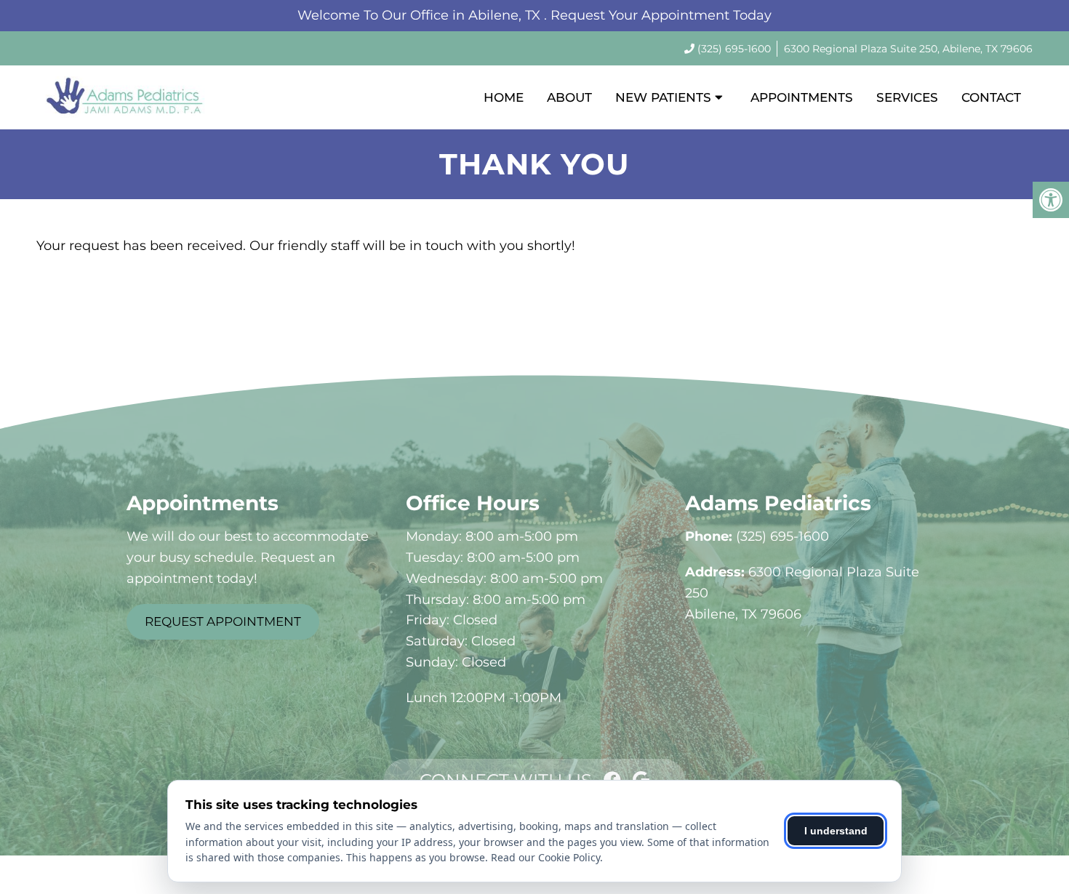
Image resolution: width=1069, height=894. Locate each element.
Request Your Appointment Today (661, 15)
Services (907, 97)
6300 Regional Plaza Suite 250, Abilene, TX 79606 (908, 48)
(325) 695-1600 (734, 48)
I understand (836, 831)
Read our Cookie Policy (545, 857)
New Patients (663, 97)
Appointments (801, 97)
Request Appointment (223, 621)
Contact (991, 97)
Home (504, 97)
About (569, 97)
